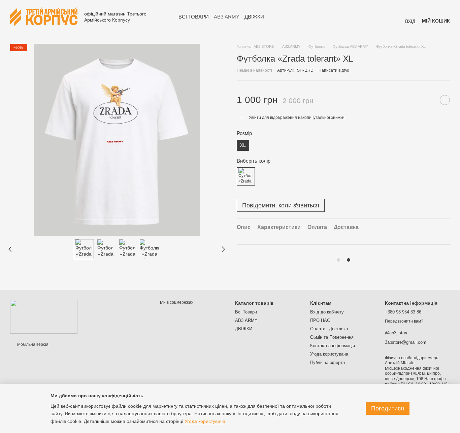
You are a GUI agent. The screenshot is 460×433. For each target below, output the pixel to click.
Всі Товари (193, 17)
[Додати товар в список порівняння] (428, 100)
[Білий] (246, 176)
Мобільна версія (32, 344)
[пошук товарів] (276, 16)
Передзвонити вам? (404, 321)
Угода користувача (329, 354)
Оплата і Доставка (329, 328)
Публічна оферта (327, 362)
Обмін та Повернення (332, 337)
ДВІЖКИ (254, 17)
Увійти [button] (255, 117)
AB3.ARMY (226, 17)
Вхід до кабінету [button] (327, 311)
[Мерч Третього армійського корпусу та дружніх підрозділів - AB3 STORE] (43, 316)
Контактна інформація (332, 345)
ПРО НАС (320, 320)
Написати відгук (334, 70)
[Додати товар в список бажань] (445, 100)
